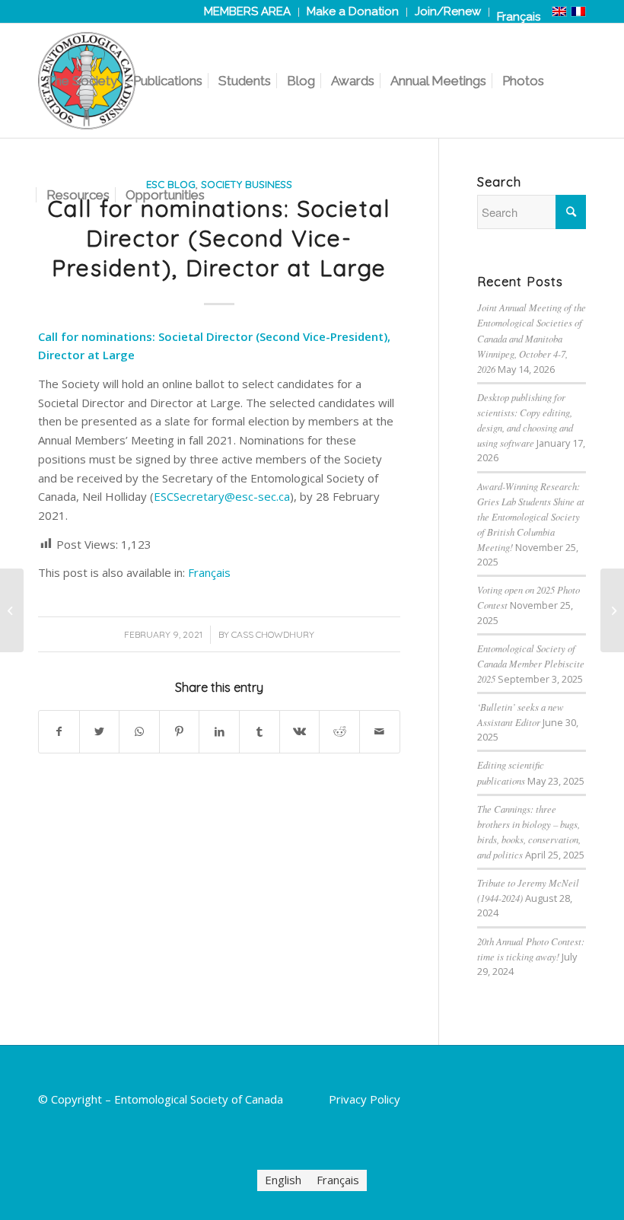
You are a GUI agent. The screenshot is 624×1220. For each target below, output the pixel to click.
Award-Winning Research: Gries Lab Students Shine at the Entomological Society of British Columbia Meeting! (530, 516)
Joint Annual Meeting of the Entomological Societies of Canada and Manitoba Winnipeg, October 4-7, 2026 (531, 338)
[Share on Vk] (300, 732)
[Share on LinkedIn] (219, 732)
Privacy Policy (364, 1099)
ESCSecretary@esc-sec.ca (222, 496)
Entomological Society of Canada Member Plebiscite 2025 (530, 663)
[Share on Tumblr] (259, 732)
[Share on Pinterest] (179, 732)
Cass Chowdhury (272, 634)
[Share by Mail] (380, 732)
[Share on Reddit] (339, 732)
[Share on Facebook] (59, 732)
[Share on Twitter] (99, 732)
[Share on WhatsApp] (139, 732)
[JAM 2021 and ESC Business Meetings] (12, 610)
